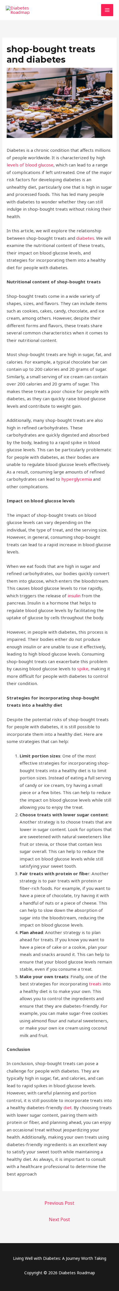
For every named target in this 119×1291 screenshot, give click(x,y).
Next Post (59, 1219)
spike (82, 668)
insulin (74, 595)
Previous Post (59, 1203)
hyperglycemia (76, 479)
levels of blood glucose (30, 165)
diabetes (85, 238)
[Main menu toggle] (107, 10)
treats (95, 984)
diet (68, 1107)
